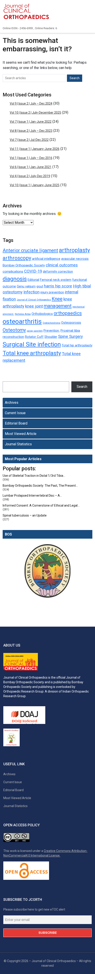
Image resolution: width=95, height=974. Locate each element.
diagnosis (15, 279)
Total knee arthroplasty (32, 353)
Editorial (33, 280)
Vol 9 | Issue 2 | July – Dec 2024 (31, 103)
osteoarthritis (22, 321)
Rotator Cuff (34, 337)
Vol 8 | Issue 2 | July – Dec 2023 (31, 130)
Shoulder (50, 337)
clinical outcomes (62, 265)
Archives (11, 402)
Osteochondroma (51, 322)
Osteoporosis (71, 323)
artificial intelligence (46, 259)
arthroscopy (17, 258)
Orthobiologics (42, 314)
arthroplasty (74, 250)
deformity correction (58, 272)
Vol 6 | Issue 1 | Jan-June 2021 (30, 167)
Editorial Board (16, 423)
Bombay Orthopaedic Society (24, 265)
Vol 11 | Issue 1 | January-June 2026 (34, 149)
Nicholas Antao (23, 314)
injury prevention (52, 292)
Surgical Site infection (32, 344)
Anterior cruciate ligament (30, 250)
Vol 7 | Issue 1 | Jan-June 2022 (30, 121)
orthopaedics (68, 313)
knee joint (34, 306)
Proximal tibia (70, 331)
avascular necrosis (75, 259)
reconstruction (13, 337)
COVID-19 (33, 271)
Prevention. (52, 331)
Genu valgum (26, 286)
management (58, 306)
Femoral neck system (55, 280)
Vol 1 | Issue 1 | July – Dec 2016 (31, 158)
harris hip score (58, 286)
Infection (31, 292)
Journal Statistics (18, 444)
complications (13, 272)
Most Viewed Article (20, 434)
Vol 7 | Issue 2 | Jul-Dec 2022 (29, 140)
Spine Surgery (70, 336)
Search (82, 387)
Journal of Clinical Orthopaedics (34, 299)
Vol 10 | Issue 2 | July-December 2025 (35, 112)
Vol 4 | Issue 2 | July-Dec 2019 (30, 176)
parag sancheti (35, 330)
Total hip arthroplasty (77, 345)
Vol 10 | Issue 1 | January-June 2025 (34, 185)
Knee (57, 299)
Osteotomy (14, 330)
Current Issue (15, 413)
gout (39, 286)
